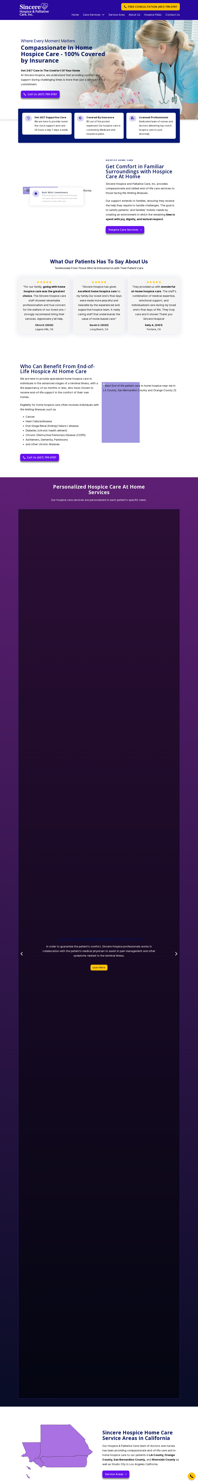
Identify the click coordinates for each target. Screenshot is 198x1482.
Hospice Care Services (123, 229)
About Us (134, 14)
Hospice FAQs (152, 14)
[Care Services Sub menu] (103, 14)
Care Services (92, 14)
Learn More (99, 967)
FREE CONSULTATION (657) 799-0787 (152, 6)
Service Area (117, 14)
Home (75, 14)
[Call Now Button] (191, 1476)
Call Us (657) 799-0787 (42, 94)
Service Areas (114, 1474)
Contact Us (173, 14)
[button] (21, 953)
